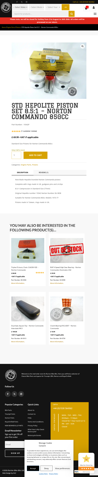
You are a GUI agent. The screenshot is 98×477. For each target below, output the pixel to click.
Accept (33, 468)
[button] (82, 46)
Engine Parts (11, 27)
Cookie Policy (43, 474)
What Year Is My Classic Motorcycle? (36, 430)
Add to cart (35, 155)
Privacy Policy (53, 474)
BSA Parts (8, 410)
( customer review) (29, 131)
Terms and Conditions (36, 422)
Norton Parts (9, 418)
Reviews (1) (43, 172)
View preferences (62, 468)
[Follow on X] (22, 2)
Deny (46, 468)
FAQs (29, 418)
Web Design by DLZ (9, 473)
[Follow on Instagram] (26, 2)
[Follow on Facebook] (17, 2)
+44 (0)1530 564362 (83, 2)
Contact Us (31, 414)
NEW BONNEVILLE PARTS (14, 425)
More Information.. (26, 275)
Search (65, 7)
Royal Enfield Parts (11, 422)
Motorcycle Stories (34, 435)
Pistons (18, 27)
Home (4, 27)
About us (31, 410)
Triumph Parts (10, 414)
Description (22, 172)
